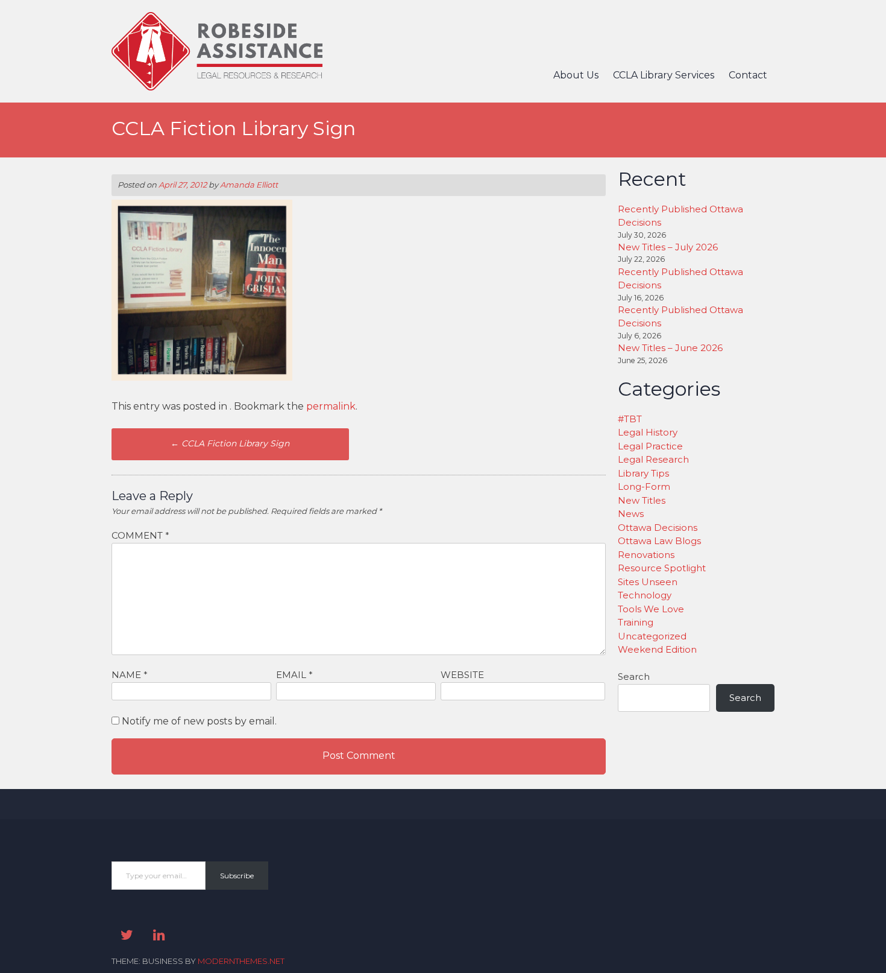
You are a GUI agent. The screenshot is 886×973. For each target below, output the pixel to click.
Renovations (646, 554)
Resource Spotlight (662, 568)
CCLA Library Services (663, 75)
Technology (644, 595)
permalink (331, 406)
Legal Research (653, 459)
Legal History (647, 432)
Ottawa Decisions (657, 527)
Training (635, 622)
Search (634, 676)
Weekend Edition (657, 649)
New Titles (641, 500)
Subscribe (237, 875)
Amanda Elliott (249, 184)
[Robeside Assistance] (217, 87)
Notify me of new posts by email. (199, 721)
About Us (576, 75)
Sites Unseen (647, 582)
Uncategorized (652, 636)
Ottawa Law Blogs (659, 541)
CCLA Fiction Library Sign (230, 443)
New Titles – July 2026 (668, 247)
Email (294, 674)
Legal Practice (650, 446)
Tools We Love (651, 609)
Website (462, 674)
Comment (140, 535)
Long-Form (644, 486)
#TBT (630, 419)
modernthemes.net (241, 961)
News (631, 513)
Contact (748, 75)
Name (130, 674)
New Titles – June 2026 (670, 347)
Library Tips (643, 473)
